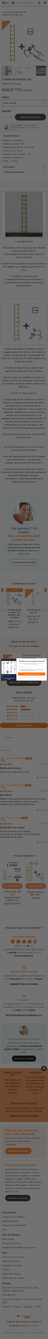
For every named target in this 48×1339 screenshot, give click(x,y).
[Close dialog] (45, 660)
